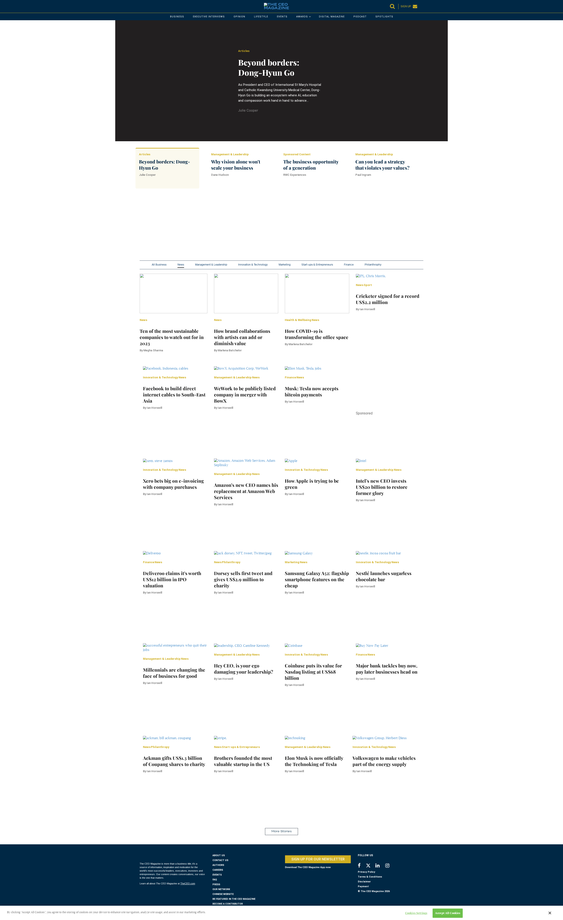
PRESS (216, 884)
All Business (159, 264)
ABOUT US (218, 855)
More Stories (281, 831)
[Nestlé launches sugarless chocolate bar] (378, 553)
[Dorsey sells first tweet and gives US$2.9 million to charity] (243, 553)
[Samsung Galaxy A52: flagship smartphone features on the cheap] (299, 553)
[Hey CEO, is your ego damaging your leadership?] (242, 645)
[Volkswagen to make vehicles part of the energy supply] (380, 738)
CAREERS (217, 870)
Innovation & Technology (253, 264)
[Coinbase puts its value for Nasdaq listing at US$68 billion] (293, 645)
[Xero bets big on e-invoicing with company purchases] (158, 460)
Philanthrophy (373, 264)
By (151, 350)
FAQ (214, 879)
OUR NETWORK (221, 889)
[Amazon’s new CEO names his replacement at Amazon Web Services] (246, 462)
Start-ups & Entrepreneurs (317, 264)
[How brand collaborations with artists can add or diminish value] (246, 293)
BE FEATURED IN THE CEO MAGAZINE (233, 899)
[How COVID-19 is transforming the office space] (317, 293)
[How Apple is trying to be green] (291, 460)
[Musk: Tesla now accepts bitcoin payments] (303, 368)
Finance (349, 264)
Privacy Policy (366, 872)
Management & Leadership (211, 264)
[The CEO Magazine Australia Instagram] (390, 866)
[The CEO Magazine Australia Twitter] (370, 866)
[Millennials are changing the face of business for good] (175, 647)
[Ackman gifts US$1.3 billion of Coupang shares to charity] (167, 738)
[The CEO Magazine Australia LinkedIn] (380, 866)
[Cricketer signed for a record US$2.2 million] (371, 276)
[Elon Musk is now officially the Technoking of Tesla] (295, 738)
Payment (363, 886)
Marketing (285, 264)
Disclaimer (364, 881)
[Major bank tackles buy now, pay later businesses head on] (372, 645)
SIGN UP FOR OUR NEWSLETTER (318, 859)
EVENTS (217, 874)
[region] (272, 229)
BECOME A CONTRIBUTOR (227, 903)
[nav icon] (142, 6)
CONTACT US (220, 860)
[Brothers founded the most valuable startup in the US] (220, 738)
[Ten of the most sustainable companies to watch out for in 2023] (173, 293)
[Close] (550, 913)
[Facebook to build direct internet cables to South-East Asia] (165, 368)
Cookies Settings (416, 913)
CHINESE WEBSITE (223, 894)
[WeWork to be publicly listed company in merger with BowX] (241, 368)
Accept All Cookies (447, 913)
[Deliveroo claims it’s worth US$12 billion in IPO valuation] (152, 553)
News (180, 264)
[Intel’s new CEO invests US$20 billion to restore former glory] (361, 460)
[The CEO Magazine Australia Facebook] (362, 866)
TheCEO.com (187, 883)
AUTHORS (218, 865)
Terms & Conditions (370, 876)
